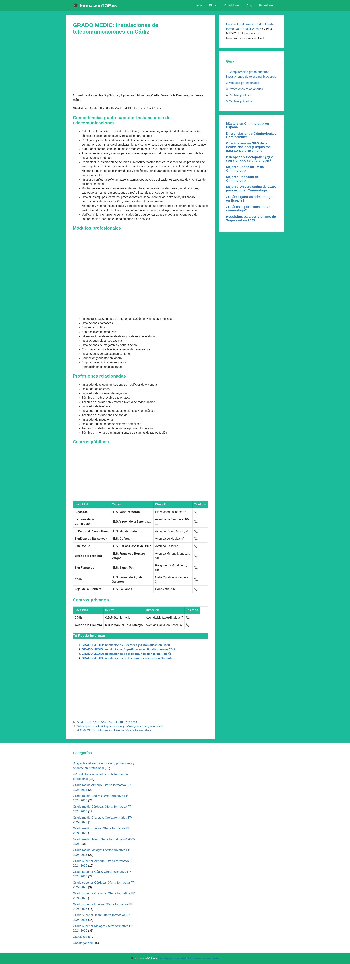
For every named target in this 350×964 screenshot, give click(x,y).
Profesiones (266, 5)
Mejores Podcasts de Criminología (242, 178)
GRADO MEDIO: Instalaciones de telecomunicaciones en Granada (127, 658)
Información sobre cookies (204, 958)
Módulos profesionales (242, 83)
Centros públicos (239, 95)
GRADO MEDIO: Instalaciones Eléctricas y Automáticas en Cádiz (126, 645)
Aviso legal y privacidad (172, 958)
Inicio (199, 5)
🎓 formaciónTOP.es (95, 5)
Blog (249, 5)
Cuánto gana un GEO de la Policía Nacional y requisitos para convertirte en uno (248, 147)
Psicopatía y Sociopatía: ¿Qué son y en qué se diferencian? (249, 159)
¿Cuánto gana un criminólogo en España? (249, 198)
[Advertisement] (140, 66)
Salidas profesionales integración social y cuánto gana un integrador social (120, 726)
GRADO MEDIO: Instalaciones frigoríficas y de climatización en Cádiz (129, 649)
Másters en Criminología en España (247, 125)
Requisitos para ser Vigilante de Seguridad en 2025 (251, 218)
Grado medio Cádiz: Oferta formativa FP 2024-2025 (107, 722)
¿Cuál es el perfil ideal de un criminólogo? (248, 208)
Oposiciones (231, 5)
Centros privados (239, 101)
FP (211, 5)
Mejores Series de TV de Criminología (245, 168)
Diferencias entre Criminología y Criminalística (251, 135)
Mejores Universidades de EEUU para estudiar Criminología (251, 188)
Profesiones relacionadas (244, 89)
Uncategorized (83, 943)
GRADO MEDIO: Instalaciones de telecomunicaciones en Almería (126, 653)
